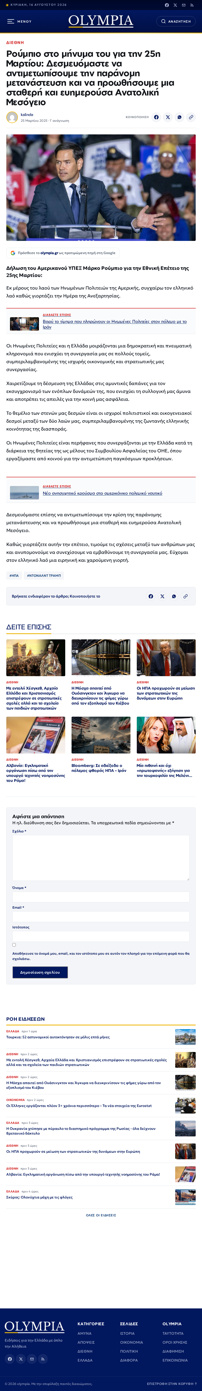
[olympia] (101, 21)
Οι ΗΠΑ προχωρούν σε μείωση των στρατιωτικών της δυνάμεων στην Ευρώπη (166, 693)
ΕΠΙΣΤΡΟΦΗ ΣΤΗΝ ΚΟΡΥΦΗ (172, 1384)
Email (18, 907)
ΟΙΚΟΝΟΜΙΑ (131, 1342)
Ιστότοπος (20, 927)
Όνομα (19, 888)
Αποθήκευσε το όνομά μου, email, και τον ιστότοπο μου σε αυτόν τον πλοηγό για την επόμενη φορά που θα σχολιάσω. (101, 956)
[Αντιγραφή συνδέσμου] (191, 117)
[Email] (183, 5)
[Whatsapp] (179, 117)
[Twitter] (175, 5)
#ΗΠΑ (14, 576)
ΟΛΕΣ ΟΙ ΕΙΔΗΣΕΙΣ (101, 1215)
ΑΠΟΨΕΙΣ (86, 1342)
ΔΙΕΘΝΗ (15, 42)
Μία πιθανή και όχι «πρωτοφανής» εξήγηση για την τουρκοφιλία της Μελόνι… (164, 770)
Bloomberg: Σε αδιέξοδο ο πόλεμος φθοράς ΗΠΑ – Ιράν (99, 768)
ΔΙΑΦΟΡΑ (129, 1360)
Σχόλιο (19, 831)
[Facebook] (166, 5)
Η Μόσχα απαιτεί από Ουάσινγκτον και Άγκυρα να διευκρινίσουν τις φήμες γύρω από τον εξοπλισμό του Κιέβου (100, 696)
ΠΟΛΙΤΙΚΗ (129, 1351)
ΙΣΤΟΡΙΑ (127, 1333)
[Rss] (192, 5)
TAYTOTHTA (173, 1333)
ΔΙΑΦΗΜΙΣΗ (173, 1351)
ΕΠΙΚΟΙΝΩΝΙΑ (175, 1360)
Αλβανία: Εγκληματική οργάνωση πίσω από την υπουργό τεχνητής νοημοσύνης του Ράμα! (35, 773)
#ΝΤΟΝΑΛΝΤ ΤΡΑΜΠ (44, 576)
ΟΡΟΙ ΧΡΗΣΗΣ (175, 1342)
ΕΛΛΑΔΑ (85, 1360)
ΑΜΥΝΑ (85, 1333)
